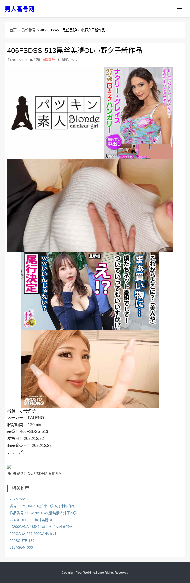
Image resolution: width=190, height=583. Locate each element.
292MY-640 (19, 499)
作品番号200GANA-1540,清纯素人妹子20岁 (43, 513)
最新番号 (28, 30)
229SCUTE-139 (22, 541)
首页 (13, 30)
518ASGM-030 (21, 547)
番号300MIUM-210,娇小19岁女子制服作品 (42, 506)
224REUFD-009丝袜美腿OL (31, 520)
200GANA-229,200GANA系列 (33, 534)
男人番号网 (19, 9)
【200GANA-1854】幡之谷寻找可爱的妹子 (43, 527)
